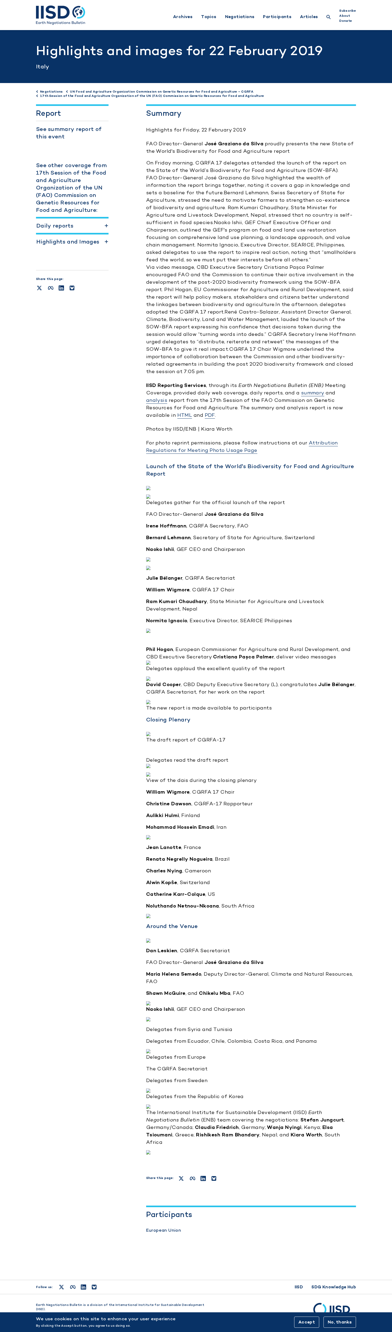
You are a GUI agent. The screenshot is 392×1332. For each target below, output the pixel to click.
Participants (277, 16)
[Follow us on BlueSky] (94, 1287)
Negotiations (240, 16)
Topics (208, 16)
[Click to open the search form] (328, 18)
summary (312, 392)
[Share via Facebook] (50, 288)
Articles (309, 16)
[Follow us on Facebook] (72, 1287)
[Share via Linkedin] (61, 288)
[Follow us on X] (61, 1287)
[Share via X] (39, 288)
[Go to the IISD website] (334, 1312)
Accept (306, 1322)
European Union (163, 1230)
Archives (183, 16)
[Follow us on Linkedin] (83, 1287)
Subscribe (347, 11)
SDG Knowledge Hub (333, 1287)
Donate (345, 21)
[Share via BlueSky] (72, 288)
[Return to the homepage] (60, 15)
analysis (156, 400)
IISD (299, 1287)
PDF (210, 415)
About (344, 16)
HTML (184, 415)
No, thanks (340, 1322)
